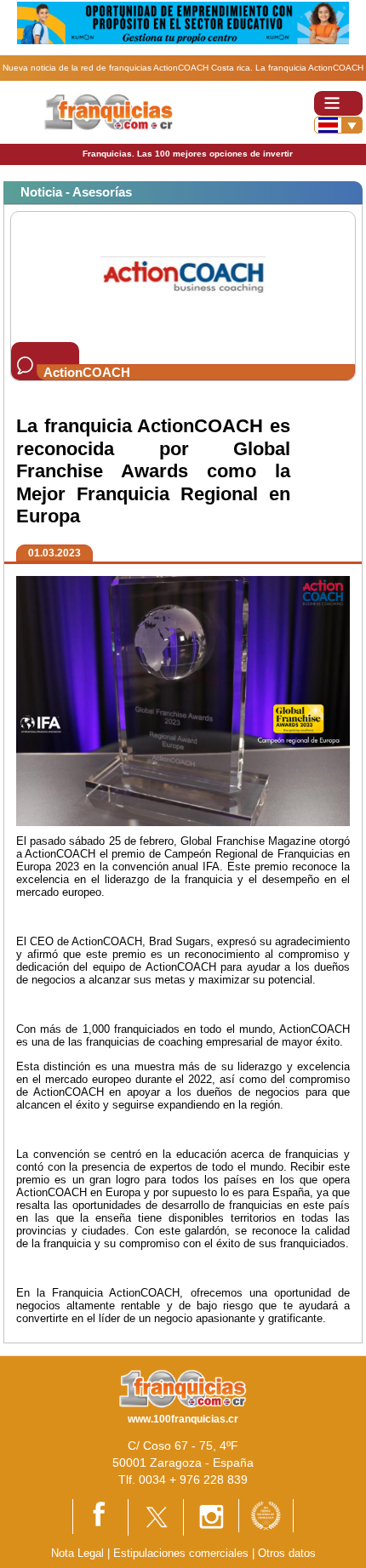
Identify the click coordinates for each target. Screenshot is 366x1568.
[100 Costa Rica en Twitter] (155, 1516)
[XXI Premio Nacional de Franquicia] (266, 1514)
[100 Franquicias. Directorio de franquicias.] (109, 111)
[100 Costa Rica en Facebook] (100, 1515)
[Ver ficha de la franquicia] (182, 276)
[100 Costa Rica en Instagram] (211, 1516)
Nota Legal (77, 1553)
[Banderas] (338, 125)
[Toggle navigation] (338, 103)
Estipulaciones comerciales (182, 1553)
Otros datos (287, 1553)
